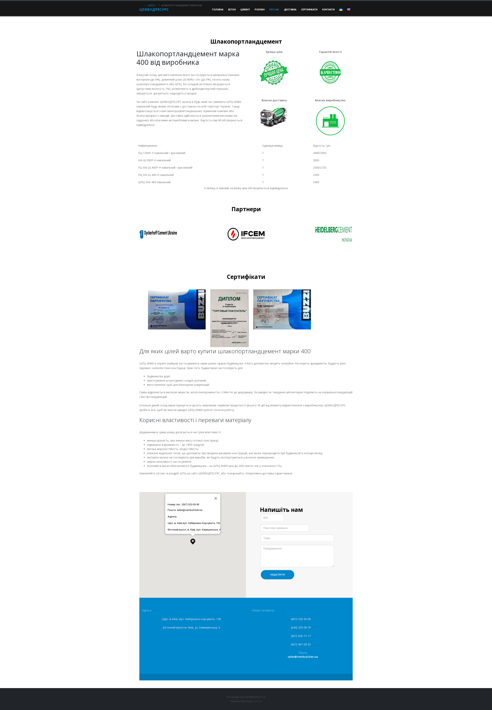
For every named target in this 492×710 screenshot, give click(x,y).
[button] (192, 540)
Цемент (245, 9)
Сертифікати (309, 9)
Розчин (259, 9)
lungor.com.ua (254, 701)
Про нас (274, 9)
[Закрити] (215, 498)
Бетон (232, 9)
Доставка (290, 9)
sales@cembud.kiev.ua (303, 656)
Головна (217, 9)
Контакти (328, 9)
